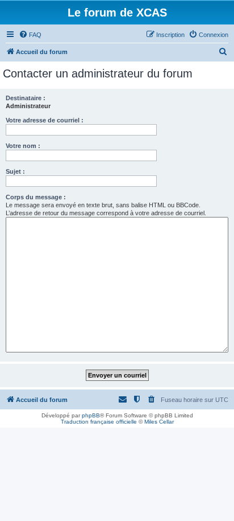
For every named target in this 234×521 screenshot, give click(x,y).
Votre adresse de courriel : (44, 120)
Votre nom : (23, 145)
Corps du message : (36, 197)
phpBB (91, 415)
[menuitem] (30, 35)
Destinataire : (25, 98)
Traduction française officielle (99, 422)
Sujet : (15, 171)
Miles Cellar (159, 422)
